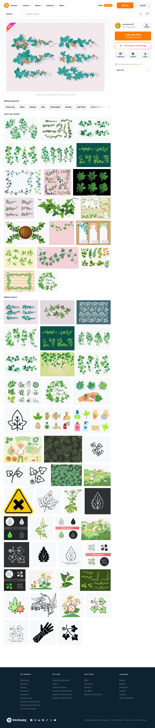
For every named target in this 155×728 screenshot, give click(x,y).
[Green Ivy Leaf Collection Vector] (92, 182)
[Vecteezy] (6, 5)
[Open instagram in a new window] (35, 720)
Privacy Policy (129, 720)
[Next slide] (107, 107)
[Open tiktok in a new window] (47, 720)
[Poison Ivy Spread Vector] (21, 312)
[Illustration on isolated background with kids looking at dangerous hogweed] (40, 580)
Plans (100, 5)
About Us (88, 687)
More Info (120, 70)
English (122, 680)
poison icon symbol (99, 107)
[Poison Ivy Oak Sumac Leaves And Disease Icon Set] (23, 391)
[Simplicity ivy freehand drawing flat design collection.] (57, 182)
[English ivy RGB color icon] (98, 605)
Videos (38, 5)
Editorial (50, 5)
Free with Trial (133, 36)
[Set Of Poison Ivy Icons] (52, 420)
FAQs (86, 680)
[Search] (140, 13)
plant (22, 107)
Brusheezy (24, 680)
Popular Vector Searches (63, 691)
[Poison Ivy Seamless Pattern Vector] (66, 475)
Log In (142, 5)
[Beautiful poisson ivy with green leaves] (93, 155)
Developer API (26, 698)
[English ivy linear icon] (16, 632)
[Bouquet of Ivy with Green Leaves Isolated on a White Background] (21, 338)
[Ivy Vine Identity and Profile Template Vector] (96, 208)
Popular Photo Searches (62, 694)
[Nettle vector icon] (67, 528)
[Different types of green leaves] (96, 258)
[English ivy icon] (17, 420)
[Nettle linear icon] (71, 554)
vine (43, 107)
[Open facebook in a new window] (31, 720)
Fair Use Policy (141, 720)
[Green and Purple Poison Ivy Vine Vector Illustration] (19, 208)
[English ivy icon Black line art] (14, 475)
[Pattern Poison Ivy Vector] (93, 312)
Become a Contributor (93, 694)
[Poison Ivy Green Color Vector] (57, 312)
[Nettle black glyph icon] (43, 554)
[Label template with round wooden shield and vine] (25, 233)
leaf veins (81, 107)
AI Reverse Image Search (30, 701)
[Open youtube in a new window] (55, 720)
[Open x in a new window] (51, 720)
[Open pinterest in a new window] (43, 720)
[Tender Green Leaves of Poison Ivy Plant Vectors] (21, 129)
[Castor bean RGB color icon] (16, 605)
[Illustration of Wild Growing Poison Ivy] (57, 155)
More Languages (126, 698)
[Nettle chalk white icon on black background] (98, 501)
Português (123, 687)
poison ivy (10, 107)
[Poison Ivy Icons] (19, 258)
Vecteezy (23, 684)
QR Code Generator (28, 709)
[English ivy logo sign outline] (97, 449)
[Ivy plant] (57, 208)
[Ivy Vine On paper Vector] (93, 233)
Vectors (14, 5)
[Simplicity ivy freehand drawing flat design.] (61, 233)
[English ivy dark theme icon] (14, 580)
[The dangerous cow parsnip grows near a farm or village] (96, 528)
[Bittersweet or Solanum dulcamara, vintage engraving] (44, 605)
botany (68, 107)
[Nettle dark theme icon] (16, 528)
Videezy (23, 687)
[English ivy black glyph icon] (70, 632)
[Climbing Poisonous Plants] (57, 364)
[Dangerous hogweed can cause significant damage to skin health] (71, 605)
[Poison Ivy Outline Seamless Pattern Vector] (63, 449)
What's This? (137, 64)
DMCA (55, 684)
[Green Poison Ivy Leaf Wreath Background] (47, 281)
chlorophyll (55, 107)
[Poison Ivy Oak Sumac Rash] (92, 391)
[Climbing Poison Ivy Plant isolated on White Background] (21, 155)
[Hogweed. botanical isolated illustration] (73, 501)
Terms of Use (117, 720)
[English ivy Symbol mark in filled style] (38, 475)
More (61, 5)
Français (122, 694)
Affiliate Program (59, 687)
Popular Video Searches (62, 698)
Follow (146, 27)
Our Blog (88, 691)
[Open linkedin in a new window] (39, 720)
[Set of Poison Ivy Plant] (93, 129)
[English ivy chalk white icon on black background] (16, 554)
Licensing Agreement (61, 680)
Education (24, 694)
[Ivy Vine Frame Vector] (19, 281)
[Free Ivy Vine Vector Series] (23, 182)
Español (122, 684)
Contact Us (88, 684)
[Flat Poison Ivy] (95, 580)
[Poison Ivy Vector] (57, 129)
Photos (26, 5)
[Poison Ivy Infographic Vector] (23, 449)
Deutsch (122, 691)
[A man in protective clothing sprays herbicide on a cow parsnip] (97, 475)
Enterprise (24, 691)
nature (33, 107)
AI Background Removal (30, 705)
